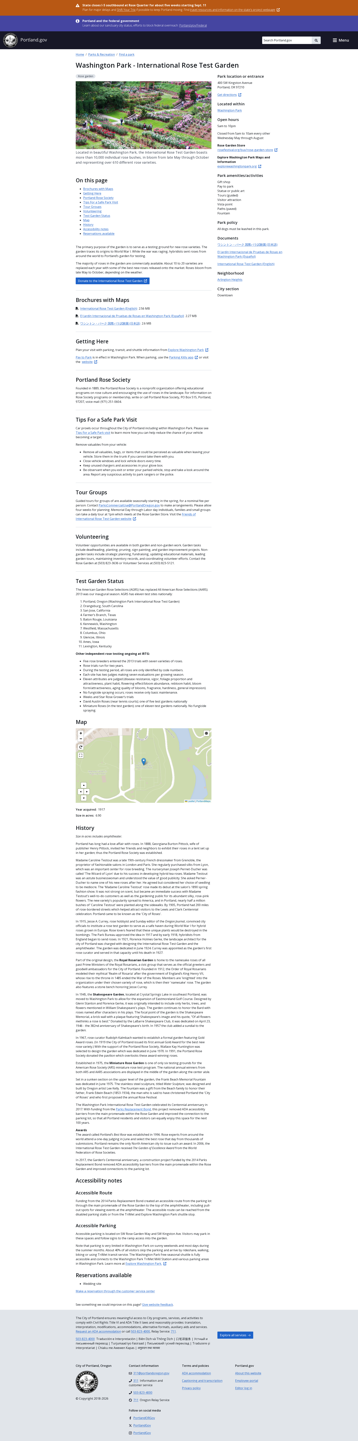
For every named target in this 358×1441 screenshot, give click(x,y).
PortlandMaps (203, 801)
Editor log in (243, 1388)
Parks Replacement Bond (133, 1109)
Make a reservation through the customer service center (115, 1291)
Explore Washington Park (186, 350)
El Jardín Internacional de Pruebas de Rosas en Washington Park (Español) (132, 316)
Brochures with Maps (98, 189)
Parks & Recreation (101, 54)
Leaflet (191, 801)
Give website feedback (157, 1305)
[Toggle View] (206, 733)
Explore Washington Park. (143, 1264)
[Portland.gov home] (25, 40)
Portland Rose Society (98, 198)
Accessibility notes (96, 229)
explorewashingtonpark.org (237, 166)
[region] (143, 765)
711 (173, 1331)
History (88, 225)
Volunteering (92, 211)
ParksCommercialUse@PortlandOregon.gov (129, 505)
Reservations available (98, 233)
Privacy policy (191, 1388)
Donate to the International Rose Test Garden (110, 281)
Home (80, 54)
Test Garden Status (96, 216)
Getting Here (92, 193)
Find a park (126, 54)
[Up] (84, 785)
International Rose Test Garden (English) (108, 308)
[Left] (81, 791)
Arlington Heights (229, 280)
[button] (341, 40)
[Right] (87, 791)
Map (86, 220)
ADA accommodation (196, 1373)
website (87, 362)
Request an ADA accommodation (98, 1331)
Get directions (227, 95)
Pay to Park (84, 357)
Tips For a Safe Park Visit (100, 202)
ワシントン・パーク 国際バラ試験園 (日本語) (110, 323)
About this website (248, 1373)
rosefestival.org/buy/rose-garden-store (245, 150)
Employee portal (246, 1381)
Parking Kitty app (181, 357)
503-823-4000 (140, 1331)
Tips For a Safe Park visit (93, 433)
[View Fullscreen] (81, 755)
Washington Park (229, 110)
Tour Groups (92, 207)
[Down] (84, 798)
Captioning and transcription (202, 1381)
